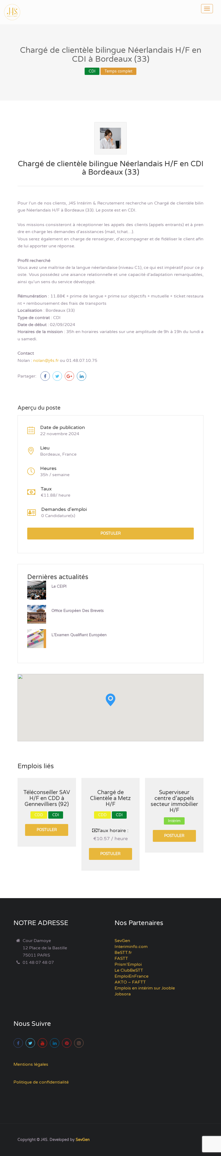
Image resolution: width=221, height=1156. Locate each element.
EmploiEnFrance (132, 976)
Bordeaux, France (58, 454)
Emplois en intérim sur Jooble (145, 988)
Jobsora (123, 994)
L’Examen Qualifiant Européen (79, 635)
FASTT (121, 958)
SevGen (122, 940)
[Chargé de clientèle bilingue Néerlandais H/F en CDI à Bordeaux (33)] (45, 376)
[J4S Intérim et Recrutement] (16, 12)
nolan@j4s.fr (46, 360)
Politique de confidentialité (41, 1082)
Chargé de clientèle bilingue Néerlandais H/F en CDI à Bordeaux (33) (110, 168)
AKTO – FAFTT (130, 982)
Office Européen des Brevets (77, 610)
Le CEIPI (59, 586)
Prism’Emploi (128, 964)
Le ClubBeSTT (129, 970)
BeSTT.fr (123, 952)
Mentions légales (30, 1064)
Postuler (111, 533)
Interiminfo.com (131, 946)
